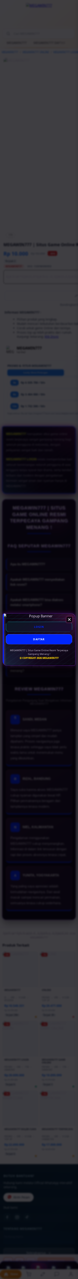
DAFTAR (39, 639)
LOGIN (39, 627)
